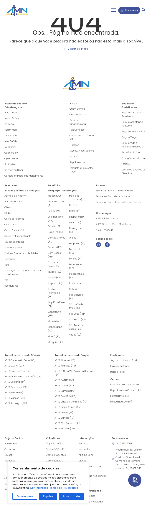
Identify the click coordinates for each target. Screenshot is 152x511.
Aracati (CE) (54, 195)
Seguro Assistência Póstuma (132, 123)
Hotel (7, 264)
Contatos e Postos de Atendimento (134, 171)
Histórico (74, 145)
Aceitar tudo (71, 496)
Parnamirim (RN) (75, 251)
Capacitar (10, 449)
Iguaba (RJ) (54, 271)
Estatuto (74, 156)
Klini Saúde (10, 135)
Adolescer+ (10, 443)
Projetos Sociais (13, 438)
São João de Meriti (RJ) (76, 306)
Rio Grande (75, 283)
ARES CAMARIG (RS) (65, 396)
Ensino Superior (13, 247)
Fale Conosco (77, 129)
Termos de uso (87, 495)
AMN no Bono (86, 454)
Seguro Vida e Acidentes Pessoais (132, 144)
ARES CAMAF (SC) (14, 365)
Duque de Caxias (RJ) (54, 264)
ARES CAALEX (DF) (64, 380)
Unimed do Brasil (13, 170)
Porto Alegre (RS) (75, 266)
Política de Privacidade (91, 501)
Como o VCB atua (56, 454)
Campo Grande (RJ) (56, 239)
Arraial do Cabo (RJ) (56, 203)
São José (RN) (77, 313)
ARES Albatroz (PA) (64, 360)
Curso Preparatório (14, 230)
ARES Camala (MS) (64, 390)
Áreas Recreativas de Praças (71, 355)
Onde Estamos (78, 114)
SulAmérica (10, 164)
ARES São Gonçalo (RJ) (67, 423)
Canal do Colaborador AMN (82, 137)
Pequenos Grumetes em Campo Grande (118, 202)
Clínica (8, 207)
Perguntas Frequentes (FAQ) (82, 169)
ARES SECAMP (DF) (64, 428)
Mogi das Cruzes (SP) (75, 197)
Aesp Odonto (11, 112)
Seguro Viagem (130, 137)
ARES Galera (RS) (13, 392)
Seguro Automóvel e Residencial (133, 114)
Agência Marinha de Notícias (90, 468)
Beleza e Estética (13, 201)
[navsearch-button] (143, 10)
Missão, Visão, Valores (82, 150)
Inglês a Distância (120, 366)
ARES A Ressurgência (107, 218)
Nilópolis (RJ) (76, 216)
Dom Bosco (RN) (54, 254)
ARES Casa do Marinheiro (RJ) (70, 401)
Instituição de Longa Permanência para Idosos (23, 272)
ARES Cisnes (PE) (63, 412)
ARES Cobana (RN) (14, 381)
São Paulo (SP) (77, 319)
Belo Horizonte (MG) (56, 218)
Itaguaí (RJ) (54, 277)
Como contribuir (55, 460)
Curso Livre (10, 224)
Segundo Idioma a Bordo (124, 360)
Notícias (83, 443)
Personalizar (24, 496)
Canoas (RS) (55, 247)
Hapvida (9, 124)
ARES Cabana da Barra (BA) (19, 360)
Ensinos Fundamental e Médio (21, 253)
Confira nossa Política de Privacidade (54, 488)
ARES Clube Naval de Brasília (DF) (22, 376)
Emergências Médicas (134, 158)
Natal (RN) (74, 211)
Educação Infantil (14, 241)
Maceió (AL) (54, 321)
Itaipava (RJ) (55, 283)
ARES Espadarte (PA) (15, 387)
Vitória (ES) (75, 334)
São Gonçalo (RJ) (76, 296)
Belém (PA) (54, 211)
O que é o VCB (54, 443)
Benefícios (10, 185)
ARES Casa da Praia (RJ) (17, 371)
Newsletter (84, 449)
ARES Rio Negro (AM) (15, 403)
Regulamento (77, 162)
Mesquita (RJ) (55, 342)
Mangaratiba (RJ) (55, 328)
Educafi (8, 454)
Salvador (74, 289)
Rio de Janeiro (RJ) (77, 275)
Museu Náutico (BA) (121, 401)
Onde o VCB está (55, 449)
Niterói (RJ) (75, 222)
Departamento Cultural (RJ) (125, 390)
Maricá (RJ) (54, 336)
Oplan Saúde (11, 158)
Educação (10, 460)
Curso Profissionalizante (17, 236)
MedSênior (10, 147)
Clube (7, 213)
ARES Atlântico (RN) (65, 365)
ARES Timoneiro (104, 229)
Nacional (74, 205)
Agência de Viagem (15, 195)
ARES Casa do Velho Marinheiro (113, 224)
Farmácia (9, 259)
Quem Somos (77, 108)
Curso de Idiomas (14, 218)
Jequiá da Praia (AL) (56, 304)
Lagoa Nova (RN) (54, 313)
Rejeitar (48, 496)
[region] (48, 483)
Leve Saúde (10, 141)
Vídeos (82, 460)
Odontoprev (11, 152)
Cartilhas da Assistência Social (92, 477)
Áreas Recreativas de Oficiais (22, 355)
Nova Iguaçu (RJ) (76, 230)
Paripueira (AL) (77, 243)
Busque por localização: (62, 190)
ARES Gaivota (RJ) (64, 417)
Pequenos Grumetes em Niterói (113, 196)
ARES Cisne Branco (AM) (67, 407)
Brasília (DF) (54, 226)
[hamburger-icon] (113, 10)
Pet (6, 280)
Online (72, 237)
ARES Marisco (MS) (14, 398)
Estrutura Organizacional (78, 122)
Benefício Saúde (131, 152)
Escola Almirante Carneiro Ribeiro (114, 190)
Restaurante (11, 285)
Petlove (126, 163)
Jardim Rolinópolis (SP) (54, 292)
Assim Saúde (11, 118)
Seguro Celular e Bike (133, 131)
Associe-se (131, 10)
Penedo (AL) (75, 258)
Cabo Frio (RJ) (56, 232)
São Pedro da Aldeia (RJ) (76, 327)
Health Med (10, 129)
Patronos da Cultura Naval (124, 384)
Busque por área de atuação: (22, 190)
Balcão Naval (117, 371)
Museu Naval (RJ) (120, 395)
